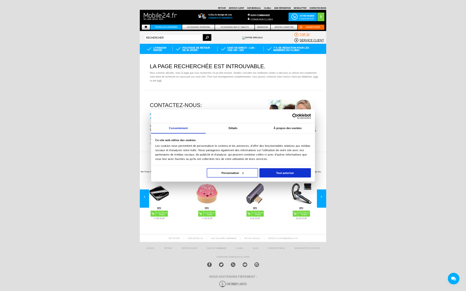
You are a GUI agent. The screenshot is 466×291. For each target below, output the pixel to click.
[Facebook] (209, 264)
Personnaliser (230, 172)
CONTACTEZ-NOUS (317, 8)
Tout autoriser (285, 172)
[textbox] (177, 37)
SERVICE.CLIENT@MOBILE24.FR (282, 238)
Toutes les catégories (166, 27)
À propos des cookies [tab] (288, 128)
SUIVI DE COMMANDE (216, 248)
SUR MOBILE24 (254, 8)
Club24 (267, 8)
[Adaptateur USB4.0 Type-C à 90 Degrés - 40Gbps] (255, 194)
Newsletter (300, 8)
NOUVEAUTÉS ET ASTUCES (307, 248)
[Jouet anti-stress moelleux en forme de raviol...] (207, 194)
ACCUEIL (151, 248)
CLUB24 (239, 248)
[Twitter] (221, 264)
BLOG (255, 248)
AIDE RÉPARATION (282, 8)
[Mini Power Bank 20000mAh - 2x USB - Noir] (159, 194)
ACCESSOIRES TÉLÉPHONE (198, 27)
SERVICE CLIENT (236, 8)
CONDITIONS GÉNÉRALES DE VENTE (233, 257)
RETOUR (222, 8)
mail (159, 80)
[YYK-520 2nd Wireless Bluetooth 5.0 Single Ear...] (301, 194)
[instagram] (256, 264)
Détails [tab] (233, 128)
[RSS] (233, 264)
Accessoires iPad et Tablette (235, 27)
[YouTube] (245, 264)
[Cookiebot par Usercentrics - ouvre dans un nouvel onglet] (295, 116)
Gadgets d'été (313, 27)
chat (315, 76)
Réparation (262, 27)
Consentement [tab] (178, 128)
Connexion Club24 (261, 19)
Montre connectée (284, 27)
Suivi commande (260, 15)
